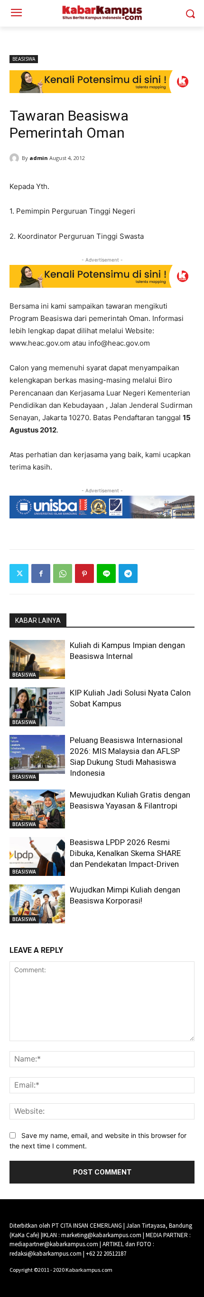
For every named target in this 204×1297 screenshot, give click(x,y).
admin (38, 157)
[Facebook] (40, 573)
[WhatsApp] (62, 573)
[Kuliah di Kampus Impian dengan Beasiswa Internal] (37, 659)
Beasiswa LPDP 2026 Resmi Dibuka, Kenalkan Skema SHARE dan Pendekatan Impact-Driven (125, 853)
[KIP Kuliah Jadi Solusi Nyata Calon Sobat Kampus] (37, 706)
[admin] (15, 158)
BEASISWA (23, 59)
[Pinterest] (84, 573)
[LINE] (106, 573)
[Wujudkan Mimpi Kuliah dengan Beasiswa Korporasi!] (37, 903)
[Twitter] (18, 573)
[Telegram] (128, 573)
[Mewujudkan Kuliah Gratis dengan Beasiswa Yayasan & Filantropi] (37, 808)
